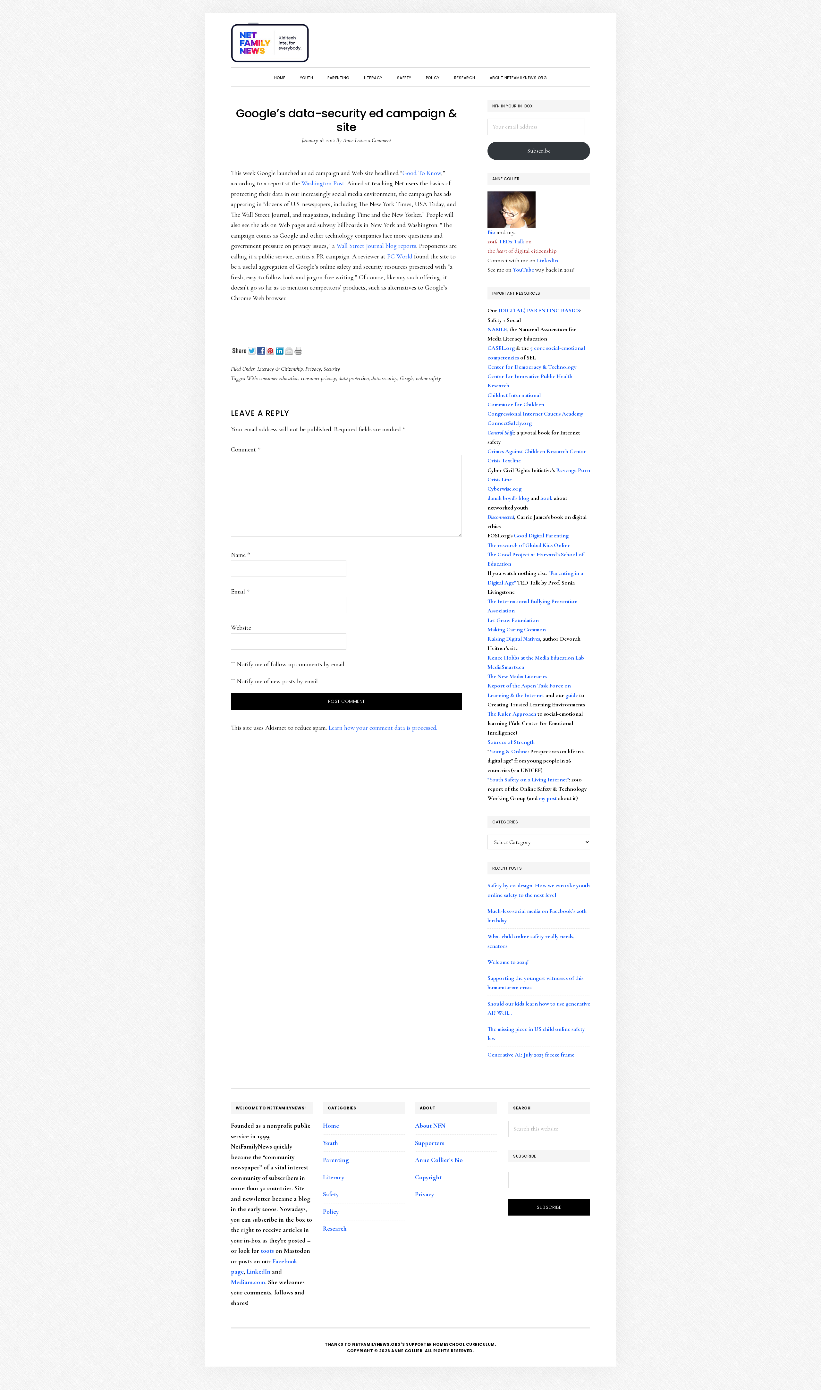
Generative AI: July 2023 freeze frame (530, 1054)
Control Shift (500, 432)
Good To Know (421, 173)
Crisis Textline (504, 460)
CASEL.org (501, 347)
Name (240, 555)
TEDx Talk (511, 241)
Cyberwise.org (504, 488)
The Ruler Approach (511, 713)
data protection (354, 378)
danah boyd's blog (508, 497)
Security (332, 368)
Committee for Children (515, 404)
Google (406, 378)
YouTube (523, 269)
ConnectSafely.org (509, 422)
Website (241, 628)
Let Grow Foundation (513, 620)
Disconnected (500, 516)
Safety (331, 1194)
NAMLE (497, 329)
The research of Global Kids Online (528, 545)
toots (267, 1251)
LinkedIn (547, 260)
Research (335, 1229)
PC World (399, 256)
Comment (245, 449)
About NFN (430, 1126)
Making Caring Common (516, 629)
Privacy (313, 368)
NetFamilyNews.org (271, 44)
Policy (331, 1212)
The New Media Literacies (517, 676)
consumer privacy (318, 378)
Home (331, 1126)
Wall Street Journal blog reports (376, 246)
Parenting (336, 1160)
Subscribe (539, 150)
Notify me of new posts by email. (278, 681)
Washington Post (322, 183)
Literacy (333, 1177)
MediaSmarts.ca (505, 666)
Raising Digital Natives (513, 638)
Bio (491, 232)
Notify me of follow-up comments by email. (291, 664)
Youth (330, 1143)
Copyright (428, 1177)
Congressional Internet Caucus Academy (535, 413)
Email (240, 591)
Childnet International (514, 395)
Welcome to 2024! (508, 961)
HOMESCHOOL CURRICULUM (464, 1344)
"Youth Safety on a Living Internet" (528, 779)
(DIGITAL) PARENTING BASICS (539, 310)
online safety (428, 378)
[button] (583, 39)
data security (384, 378)
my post (548, 798)
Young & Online (508, 751)
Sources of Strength (511, 742)
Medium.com (248, 1282)
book (546, 497)
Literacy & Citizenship (280, 368)
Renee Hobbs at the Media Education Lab (535, 657)
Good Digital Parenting (541, 535)
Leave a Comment (373, 140)
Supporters (429, 1143)
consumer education (279, 378)
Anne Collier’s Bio (439, 1160)
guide (571, 695)
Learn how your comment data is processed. (382, 728)
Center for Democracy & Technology (532, 366)
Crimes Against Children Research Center (536, 451)
